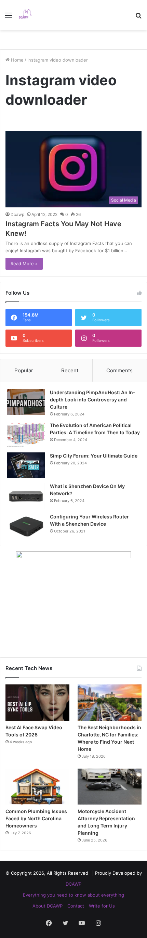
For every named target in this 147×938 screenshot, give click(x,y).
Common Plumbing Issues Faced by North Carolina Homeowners (36, 818)
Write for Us (102, 906)
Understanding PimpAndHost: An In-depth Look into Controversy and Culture (92, 399)
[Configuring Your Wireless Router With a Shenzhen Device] (26, 526)
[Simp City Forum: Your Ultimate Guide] (26, 465)
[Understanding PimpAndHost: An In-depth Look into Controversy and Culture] (26, 402)
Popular (23, 370)
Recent (69, 370)
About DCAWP (47, 906)
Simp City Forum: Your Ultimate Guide (93, 456)
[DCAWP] (27, 15)
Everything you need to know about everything (73, 895)
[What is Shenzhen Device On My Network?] (26, 496)
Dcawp (17, 214)
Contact (75, 906)
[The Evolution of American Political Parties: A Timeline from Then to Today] (26, 435)
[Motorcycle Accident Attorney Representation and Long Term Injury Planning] (110, 787)
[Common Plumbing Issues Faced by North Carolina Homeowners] (37, 787)
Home (17, 60)
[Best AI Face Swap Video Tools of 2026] (37, 702)
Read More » (24, 263)
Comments (119, 370)
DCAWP (73, 884)
